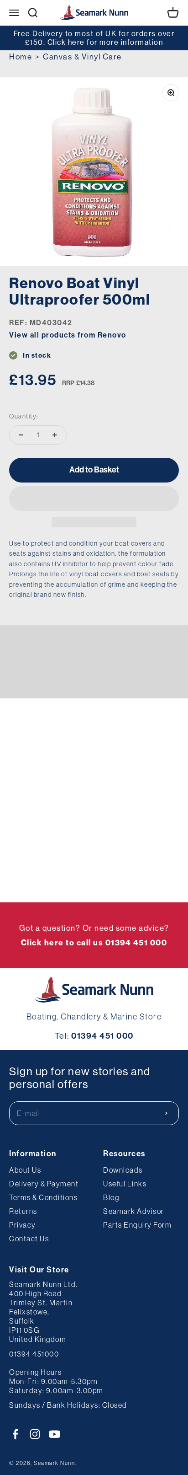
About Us (25, 1170)
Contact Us (29, 1238)
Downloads (123, 1170)
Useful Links (124, 1183)
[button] (94, 498)
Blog (111, 1197)
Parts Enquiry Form (137, 1224)
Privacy (22, 1224)
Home (20, 56)
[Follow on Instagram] (35, 1434)
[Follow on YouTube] (54, 1434)
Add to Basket (94, 470)
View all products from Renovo (67, 335)
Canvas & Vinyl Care (82, 56)
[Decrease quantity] (21, 435)
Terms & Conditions (43, 1197)
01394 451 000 (102, 1036)
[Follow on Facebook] (15, 1434)
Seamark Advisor (133, 1211)
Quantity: (23, 416)
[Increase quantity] (54, 435)
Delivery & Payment (43, 1183)
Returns (23, 1211)
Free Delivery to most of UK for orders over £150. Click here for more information (94, 38)
